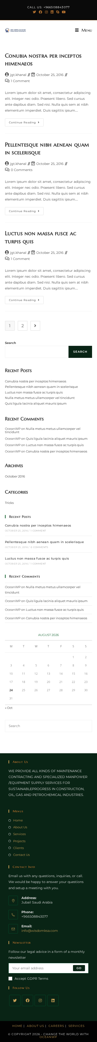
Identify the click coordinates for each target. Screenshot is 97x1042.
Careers (56, 1026)
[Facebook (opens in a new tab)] (40, 12)
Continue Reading (26, 123)
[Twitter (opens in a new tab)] (34, 12)
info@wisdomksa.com (39, 931)
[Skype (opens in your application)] (58, 12)
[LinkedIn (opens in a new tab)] (52, 12)
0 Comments (21, 170)
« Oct (8, 708)
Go (79, 968)
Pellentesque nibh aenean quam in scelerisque (41, 387)
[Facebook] (27, 1000)
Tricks (9, 503)
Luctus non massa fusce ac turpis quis (34, 392)
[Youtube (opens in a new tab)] (63, 12)
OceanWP (48, 1037)
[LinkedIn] (53, 1000)
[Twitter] (14, 1000)
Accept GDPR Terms (31, 978)
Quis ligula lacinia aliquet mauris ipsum (36, 403)
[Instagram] (40, 1000)
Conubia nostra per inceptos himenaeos (35, 381)
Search (10, 343)
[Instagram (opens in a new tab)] (46, 12)
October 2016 (15, 476)
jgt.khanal (18, 75)
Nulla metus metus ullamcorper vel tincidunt (40, 398)
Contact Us (21, 855)
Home (18, 820)
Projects (19, 841)
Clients (18, 848)
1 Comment (20, 81)
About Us (20, 827)
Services (19, 834)
